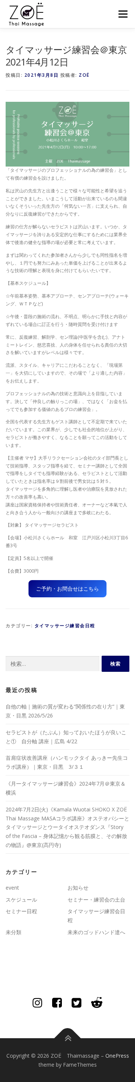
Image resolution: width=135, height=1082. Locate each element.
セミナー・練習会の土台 (96, 899)
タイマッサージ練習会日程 (64, 625)
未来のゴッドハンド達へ (96, 932)
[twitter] (76, 1002)
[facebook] (57, 1002)
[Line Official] (96, 1002)
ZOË (84, 75)
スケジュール (21, 899)
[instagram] (37, 1002)
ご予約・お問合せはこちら (67, 588)
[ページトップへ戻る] (67, 1038)
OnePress (117, 1055)
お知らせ (78, 887)
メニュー (122, 14)
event (12, 887)
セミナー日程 (21, 911)
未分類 (13, 932)
